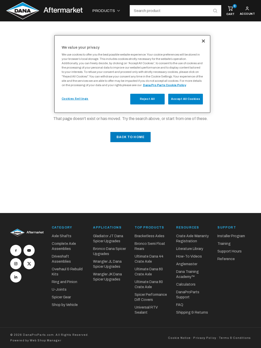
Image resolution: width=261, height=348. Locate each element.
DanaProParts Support (187, 294)
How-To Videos (189, 256)
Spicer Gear (61, 297)
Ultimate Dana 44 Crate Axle (149, 259)
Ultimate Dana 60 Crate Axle (149, 271)
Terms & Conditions (235, 337)
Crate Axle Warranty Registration (192, 238)
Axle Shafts (61, 236)
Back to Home (130, 137)
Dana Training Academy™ (187, 274)
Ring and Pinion (64, 282)
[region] (132, 74)
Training (224, 244)
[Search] (215, 10)
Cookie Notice (179, 337)
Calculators (185, 284)
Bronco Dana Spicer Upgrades (109, 251)
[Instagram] (15, 263)
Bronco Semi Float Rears (150, 246)
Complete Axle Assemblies (64, 246)
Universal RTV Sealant (146, 309)
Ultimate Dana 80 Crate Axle (149, 284)
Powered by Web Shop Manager (35, 340)
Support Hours (229, 251)
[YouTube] (29, 250)
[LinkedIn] (15, 277)
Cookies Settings (75, 98)
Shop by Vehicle (65, 305)
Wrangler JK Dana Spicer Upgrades (107, 276)
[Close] (203, 41)
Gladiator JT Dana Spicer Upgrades (108, 238)
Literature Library (189, 249)
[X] (29, 263)
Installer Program (231, 236)
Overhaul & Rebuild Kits (67, 271)
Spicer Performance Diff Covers (151, 297)
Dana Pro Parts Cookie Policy (164, 85)
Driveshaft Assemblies (61, 259)
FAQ (179, 305)
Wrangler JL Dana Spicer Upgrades (107, 264)
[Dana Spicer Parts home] (44, 10)
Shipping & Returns (192, 312)
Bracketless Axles (149, 236)
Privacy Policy (204, 337)
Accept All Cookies (185, 98)
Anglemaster (186, 264)
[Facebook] (15, 250)
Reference (226, 259)
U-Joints (59, 289)
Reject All (147, 98)
